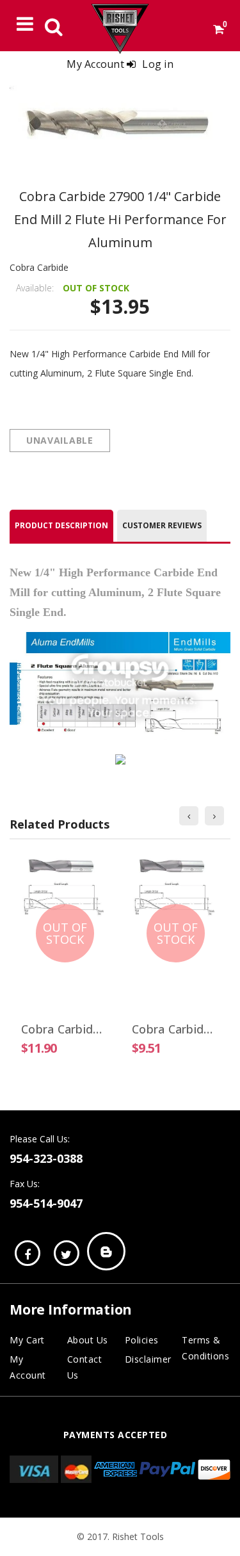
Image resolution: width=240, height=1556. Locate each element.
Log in (157, 64)
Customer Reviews (162, 525)
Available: (35, 288)
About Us (87, 1340)
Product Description (61, 525)
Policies (142, 1340)
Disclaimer (148, 1359)
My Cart (27, 1340)
